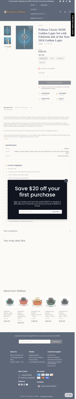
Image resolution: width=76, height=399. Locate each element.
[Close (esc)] (66, 181)
